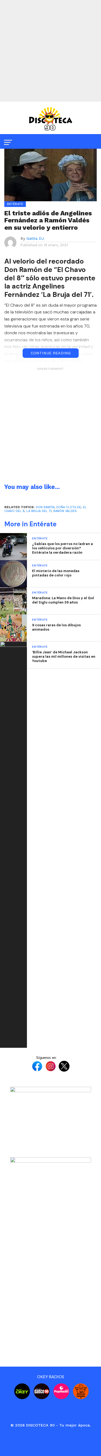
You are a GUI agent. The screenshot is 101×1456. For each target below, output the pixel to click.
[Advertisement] (50, 51)
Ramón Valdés (65, 511)
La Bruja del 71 (38, 511)
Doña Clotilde (68, 507)
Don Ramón (45, 507)
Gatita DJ (35, 238)
